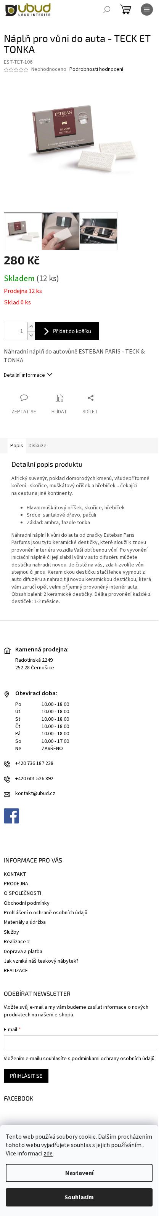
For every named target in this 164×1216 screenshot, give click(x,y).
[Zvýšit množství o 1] (31, 326)
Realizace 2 (17, 942)
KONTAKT (15, 874)
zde (48, 1153)
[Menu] (146, 9)
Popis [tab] (16, 446)
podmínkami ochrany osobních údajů (113, 1058)
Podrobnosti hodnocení (96, 69)
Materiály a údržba (25, 922)
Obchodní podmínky (27, 903)
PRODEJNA (16, 884)
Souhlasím (79, 1197)
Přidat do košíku (72, 331)
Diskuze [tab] (38, 446)
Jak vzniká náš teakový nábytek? (41, 961)
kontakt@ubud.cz (35, 793)
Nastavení (79, 1173)
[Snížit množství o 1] (31, 335)
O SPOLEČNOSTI (22, 893)
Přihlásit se (26, 1075)
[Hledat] (106, 9)
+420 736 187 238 (34, 763)
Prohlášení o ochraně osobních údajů (45, 913)
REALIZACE (16, 970)
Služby (11, 932)
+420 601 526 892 (34, 778)
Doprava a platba (23, 951)
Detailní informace (24, 375)
